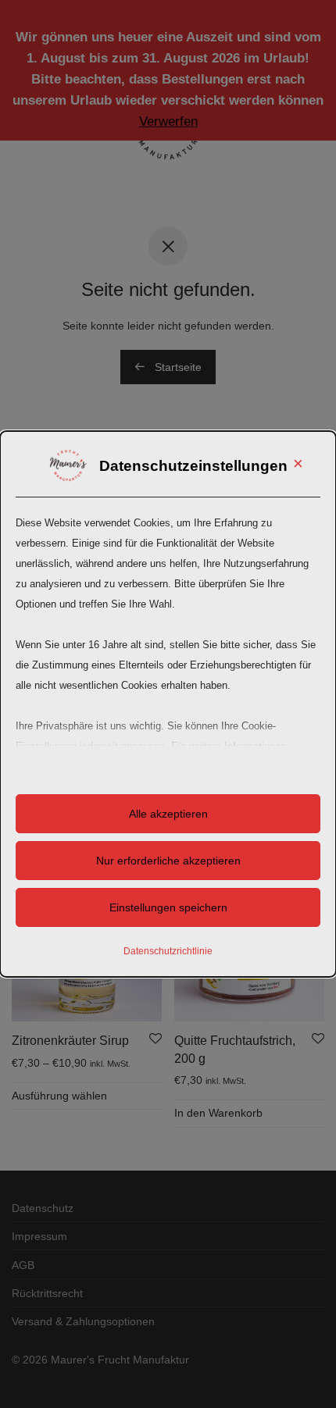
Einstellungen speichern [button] (168, 907)
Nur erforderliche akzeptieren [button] (168, 860)
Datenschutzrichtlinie (168, 951)
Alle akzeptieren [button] (168, 813)
